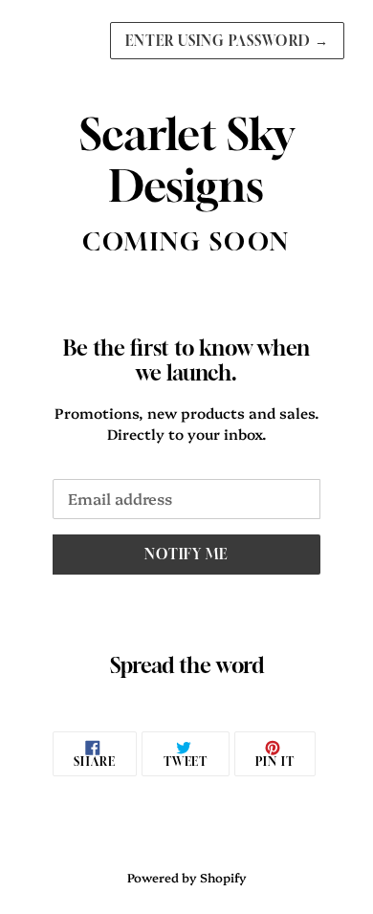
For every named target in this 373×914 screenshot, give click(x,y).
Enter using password (227, 41)
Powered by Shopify (187, 877)
